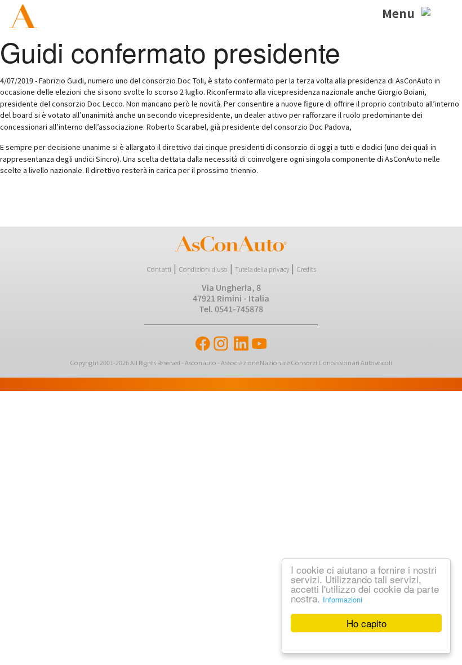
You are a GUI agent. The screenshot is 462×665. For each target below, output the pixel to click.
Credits (306, 268)
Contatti (158, 268)
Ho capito (366, 623)
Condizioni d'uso (203, 268)
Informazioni (342, 599)
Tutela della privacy (262, 268)
